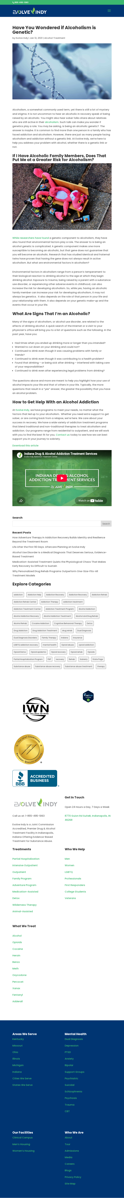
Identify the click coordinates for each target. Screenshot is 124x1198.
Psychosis (71, 1098)
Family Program (21, 878)
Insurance (77, 637)
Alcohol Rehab (20, 623)
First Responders (75, 885)
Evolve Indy (22, 38)
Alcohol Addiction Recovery (26, 616)
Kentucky (18, 1039)
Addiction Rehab (99, 594)
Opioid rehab (77, 652)
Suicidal (69, 1085)
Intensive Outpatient (25, 865)
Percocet (17, 982)
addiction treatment (73, 602)
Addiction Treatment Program (60, 609)
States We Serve (22, 1085)
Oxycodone (19, 975)
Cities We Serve (21, 1078)
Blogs (68, 1170)
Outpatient (19, 872)
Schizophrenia (73, 1091)
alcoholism (52, 122)
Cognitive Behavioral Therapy (68, 623)
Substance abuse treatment (78, 666)
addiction (18, 594)
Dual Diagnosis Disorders (25, 637)
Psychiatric (71, 1078)
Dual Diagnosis (84, 630)
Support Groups (74, 1072)
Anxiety (69, 1058)
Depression (71, 1045)
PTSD (68, 1052)
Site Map (70, 1183)
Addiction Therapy (49, 602)
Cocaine (17, 949)
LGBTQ (69, 872)
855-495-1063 (21, 2)
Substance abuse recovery (47, 666)
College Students (75, 891)
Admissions (72, 1151)
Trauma (69, 1105)
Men (67, 859)
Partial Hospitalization (25, 859)
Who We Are (74, 1132)
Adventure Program (24, 885)
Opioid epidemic (38, 652)
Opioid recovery (58, 652)
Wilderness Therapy (24, 905)
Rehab (72, 659)
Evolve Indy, (23, 410)
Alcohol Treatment (54, 38)
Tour (67, 1144)
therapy (101, 666)
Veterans (70, 898)
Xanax (16, 988)
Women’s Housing (23, 1151)
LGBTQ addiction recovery (26, 645)
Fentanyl (17, 995)
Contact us (63, 435)
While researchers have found (30, 238)
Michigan (18, 1065)
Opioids (91, 652)
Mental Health (75, 1034)
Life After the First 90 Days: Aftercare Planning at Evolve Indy (48, 547)
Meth (15, 968)
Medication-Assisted (25, 891)
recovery (60, 659)
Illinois (16, 1058)
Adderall (17, 1001)
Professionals (73, 878)
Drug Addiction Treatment (45, 630)
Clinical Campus (22, 1137)
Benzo (16, 962)
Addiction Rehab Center (25, 602)
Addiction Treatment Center (27, 609)
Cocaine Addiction (40, 623)
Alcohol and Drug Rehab (87, 616)
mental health (49, 645)
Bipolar (69, 1065)
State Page (98, 659)
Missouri (17, 1045)
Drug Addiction (21, 630)
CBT (67, 1111)
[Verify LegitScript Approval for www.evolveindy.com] (88, 701)
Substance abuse (22, 666)
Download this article (25, 445)
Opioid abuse (67, 645)
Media (68, 1157)
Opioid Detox (20, 652)
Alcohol (17, 935)
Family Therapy (49, 637)
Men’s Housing (21, 1144)
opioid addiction (86, 645)
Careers (70, 1164)
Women (69, 865)
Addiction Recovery (55, 594)
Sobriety (84, 659)
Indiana (64, 637)
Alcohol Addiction (87, 609)
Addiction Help (34, 594)
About (68, 1137)
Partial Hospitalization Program (28, 659)
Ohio (15, 1052)
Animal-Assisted (22, 911)
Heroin (16, 955)
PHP (49, 659)
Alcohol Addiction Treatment (57, 616)
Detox (89, 623)
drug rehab (67, 630)
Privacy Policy (73, 1177)
